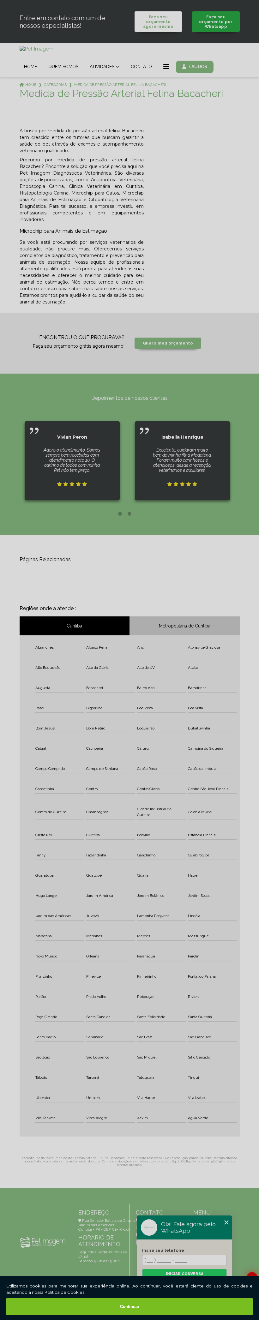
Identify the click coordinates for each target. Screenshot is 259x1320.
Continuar (129, 1306)
